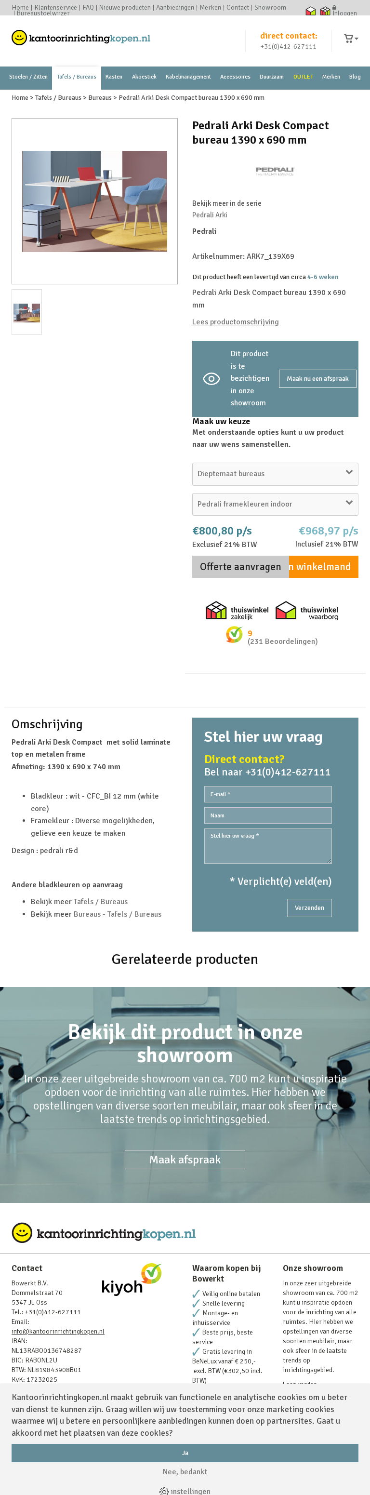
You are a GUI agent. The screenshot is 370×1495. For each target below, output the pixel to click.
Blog (355, 76)
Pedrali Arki (209, 215)
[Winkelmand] (351, 39)
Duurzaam (272, 76)
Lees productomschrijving (235, 322)
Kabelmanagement (188, 76)
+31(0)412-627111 (289, 46)
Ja (185, 1453)
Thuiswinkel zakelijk (325, 10)
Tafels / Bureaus (76, 76)
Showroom (270, 8)
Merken (210, 8)
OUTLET (303, 76)
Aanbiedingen (175, 8)
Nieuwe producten (125, 8)
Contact (237, 8)
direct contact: (288, 35)
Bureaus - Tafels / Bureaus (117, 914)
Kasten (114, 76)
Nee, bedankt (185, 1472)
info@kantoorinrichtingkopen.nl (58, 1331)
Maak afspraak (185, 1159)
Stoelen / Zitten (28, 76)
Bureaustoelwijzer (43, 13)
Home (20, 8)
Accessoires (235, 76)
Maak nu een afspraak (318, 378)
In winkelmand (318, 567)
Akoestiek (144, 76)
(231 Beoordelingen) (283, 641)
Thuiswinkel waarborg (310, 10)
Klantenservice (55, 8)
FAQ (88, 8)
